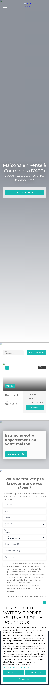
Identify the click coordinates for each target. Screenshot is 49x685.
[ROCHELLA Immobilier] (35, 9)
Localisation (8, 536)
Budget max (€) (12, 544)
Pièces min (10, 557)
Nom (7, 511)
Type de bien (8, 530)
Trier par (7, 351)
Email (7, 518)
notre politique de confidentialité (17, 667)
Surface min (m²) (12, 550)
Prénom (8, 504)
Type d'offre (8, 523)
